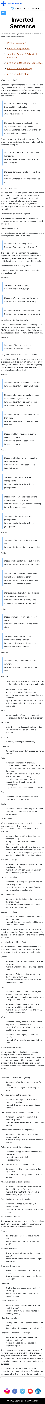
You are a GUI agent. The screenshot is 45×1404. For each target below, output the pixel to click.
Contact (26, 1383)
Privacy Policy (37, 1382)
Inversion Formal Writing (19, 68)
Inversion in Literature (18, 74)
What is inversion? (16, 43)
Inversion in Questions (18, 48)
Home (6, 1383)
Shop (19, 1383)
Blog (13, 1383)
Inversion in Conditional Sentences (25, 63)
